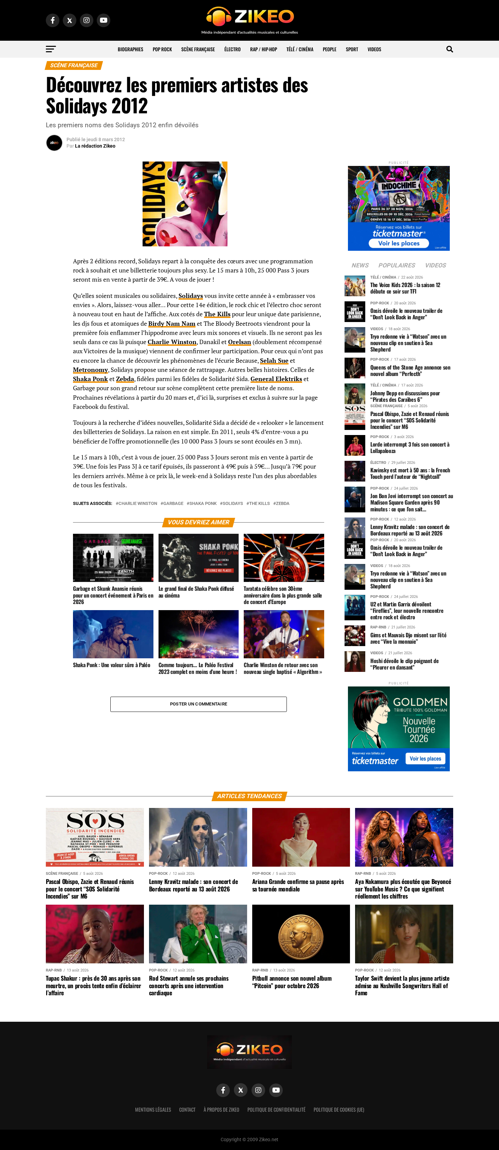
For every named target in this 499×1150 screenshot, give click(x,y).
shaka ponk (203, 504)
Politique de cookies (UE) (339, 1109)
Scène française (198, 49)
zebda (283, 504)
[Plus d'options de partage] (54, 328)
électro (232, 49)
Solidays (233, 504)
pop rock (162, 49)
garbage (173, 504)
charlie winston (137, 504)
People (329, 49)
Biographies (130, 49)
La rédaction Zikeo (95, 146)
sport (352, 49)
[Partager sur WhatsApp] (54, 279)
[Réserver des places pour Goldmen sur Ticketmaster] (399, 726)
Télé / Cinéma (300, 49)
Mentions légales (153, 1109)
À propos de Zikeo (221, 1109)
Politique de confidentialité (276, 1109)
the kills (259, 504)
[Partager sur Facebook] (54, 263)
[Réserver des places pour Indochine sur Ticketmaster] (399, 206)
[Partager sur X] (54, 296)
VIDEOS (374, 49)
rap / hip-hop (263, 49)
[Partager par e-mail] (54, 312)
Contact (187, 1109)
